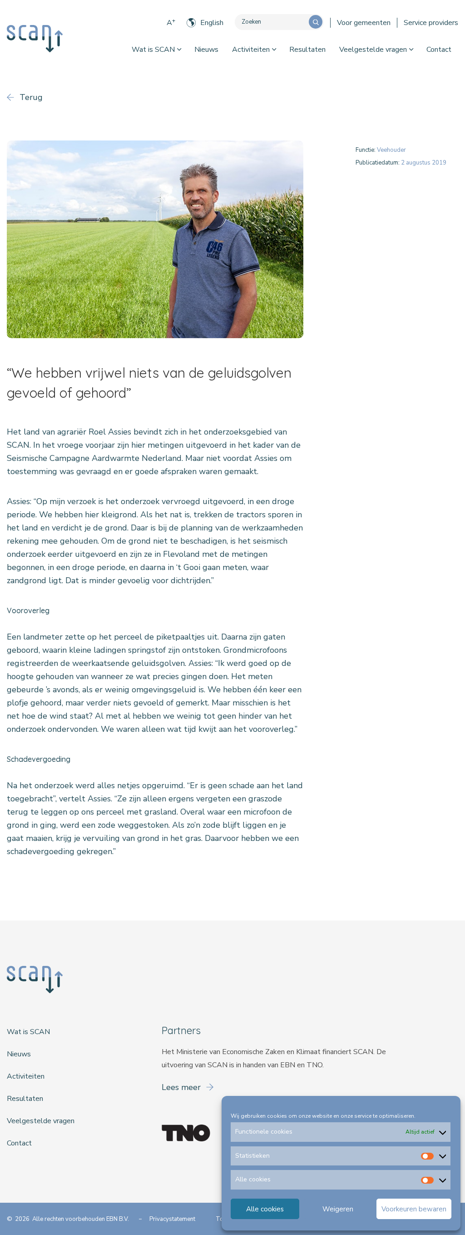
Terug (30, 97)
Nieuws (206, 50)
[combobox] (272, 22)
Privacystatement (172, 1219)
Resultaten (307, 50)
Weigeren (337, 1209)
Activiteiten (251, 50)
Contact (438, 50)
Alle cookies (265, 1209)
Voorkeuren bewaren (413, 1209)
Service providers (431, 23)
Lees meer (182, 1087)
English (211, 23)
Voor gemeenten (364, 23)
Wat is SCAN (153, 50)
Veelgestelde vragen (373, 50)
